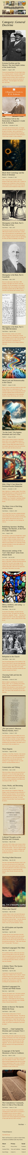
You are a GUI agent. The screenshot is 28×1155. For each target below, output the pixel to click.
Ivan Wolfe (4, 557)
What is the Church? (9, 909)
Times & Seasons (7, 1132)
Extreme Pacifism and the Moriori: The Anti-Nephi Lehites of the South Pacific (13, 65)
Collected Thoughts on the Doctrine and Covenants (11, 838)
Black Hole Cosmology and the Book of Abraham (13, 174)
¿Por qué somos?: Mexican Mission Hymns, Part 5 (11, 729)
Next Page (22, 1124)
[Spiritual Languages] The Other (13, 948)
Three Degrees (7, 749)
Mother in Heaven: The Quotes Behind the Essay (13, 1008)
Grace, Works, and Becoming (12, 785)
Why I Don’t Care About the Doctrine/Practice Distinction (12, 485)
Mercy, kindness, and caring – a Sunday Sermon (13, 606)
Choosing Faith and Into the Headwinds (12, 676)
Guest (3, 533)
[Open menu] (3, 16)
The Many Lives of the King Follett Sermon (12, 507)
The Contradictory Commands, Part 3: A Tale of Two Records (13, 1104)
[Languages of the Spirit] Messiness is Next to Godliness (13, 1052)
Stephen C (4, 69)
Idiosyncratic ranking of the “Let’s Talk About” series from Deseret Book (13, 553)
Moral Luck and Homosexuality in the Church (13, 381)
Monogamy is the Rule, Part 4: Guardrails (13, 276)
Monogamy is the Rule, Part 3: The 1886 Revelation (13, 328)
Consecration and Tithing (11, 767)
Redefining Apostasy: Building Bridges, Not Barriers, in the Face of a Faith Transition (14, 529)
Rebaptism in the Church (10, 657)
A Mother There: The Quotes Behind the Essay (12, 967)
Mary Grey (4, 950)
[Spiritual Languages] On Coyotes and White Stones (11, 987)
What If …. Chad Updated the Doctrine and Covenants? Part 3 (13, 1030)
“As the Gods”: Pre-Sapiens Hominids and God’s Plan (12, 433)
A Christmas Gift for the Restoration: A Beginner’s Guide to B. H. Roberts (13, 121)
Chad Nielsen (5, 125)
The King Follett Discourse (11, 857)
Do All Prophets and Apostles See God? (12, 928)
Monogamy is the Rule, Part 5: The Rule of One (13, 224)
